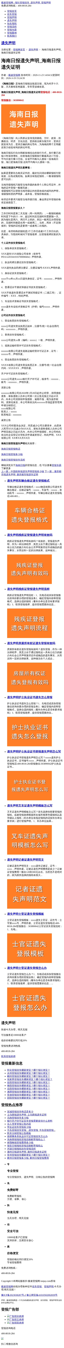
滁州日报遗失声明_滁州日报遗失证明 (26, 1152)
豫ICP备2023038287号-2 (13, 1295)
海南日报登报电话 (10, 449)
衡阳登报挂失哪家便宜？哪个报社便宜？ (28, 1085)
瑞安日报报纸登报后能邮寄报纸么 (25, 1145)
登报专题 (12, 29)
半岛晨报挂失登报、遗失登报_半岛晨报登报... (31, 1130)
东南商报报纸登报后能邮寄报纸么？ (26, 1139)
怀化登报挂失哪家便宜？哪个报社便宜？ (28, 1070)
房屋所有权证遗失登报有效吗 (36, 643)
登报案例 (12, 33)
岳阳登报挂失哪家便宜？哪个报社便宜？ (28, 1088)
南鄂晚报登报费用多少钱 (20, 1142)
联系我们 (12, 36)
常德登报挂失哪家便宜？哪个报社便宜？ (28, 1095)
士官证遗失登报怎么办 (32, 967)
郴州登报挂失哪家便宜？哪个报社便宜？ (28, 1076)
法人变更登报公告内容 (19, 1124)
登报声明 (12, 17)
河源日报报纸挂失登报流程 (21, 1148)
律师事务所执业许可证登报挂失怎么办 (27, 1136)
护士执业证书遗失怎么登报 (35, 697)
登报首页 (12, 11)
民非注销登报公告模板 (19, 1133)
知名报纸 (12, 23)
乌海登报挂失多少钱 (18, 1118)
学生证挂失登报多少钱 (19, 1127)
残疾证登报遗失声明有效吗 (35, 534)
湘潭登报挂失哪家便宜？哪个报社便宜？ (28, 1091)
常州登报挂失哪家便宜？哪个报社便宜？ (28, 1155)
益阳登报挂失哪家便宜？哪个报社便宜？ (28, 1082)
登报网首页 (19, 49)
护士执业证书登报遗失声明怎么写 (39, 751)
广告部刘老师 (17, 1316)
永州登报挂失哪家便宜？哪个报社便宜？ (28, 1073)
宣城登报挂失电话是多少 (20, 1111)
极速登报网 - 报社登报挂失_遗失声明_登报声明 (26, 2)
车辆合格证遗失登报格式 (34, 480)
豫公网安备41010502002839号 (41, 1295)
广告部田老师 (17, 1322)
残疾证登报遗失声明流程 (34, 589)
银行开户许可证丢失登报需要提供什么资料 (29, 1121)
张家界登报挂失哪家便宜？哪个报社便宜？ (29, 1079)
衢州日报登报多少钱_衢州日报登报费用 (28, 1158)
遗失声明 (12, 20)
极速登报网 (14, 75)
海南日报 (20, 465)
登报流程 (12, 26)
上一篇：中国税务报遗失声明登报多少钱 (22, 471)
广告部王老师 (17, 1319)
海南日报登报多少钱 (12, 454)
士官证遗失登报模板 (31, 913)
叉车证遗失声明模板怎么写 (35, 805)
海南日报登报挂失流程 (13, 460)
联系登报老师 (8, 1056)
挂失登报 (12, 14)
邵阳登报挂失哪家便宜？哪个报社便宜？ (28, 1098)
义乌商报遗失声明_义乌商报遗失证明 (26, 1114)
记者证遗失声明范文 (31, 859)
